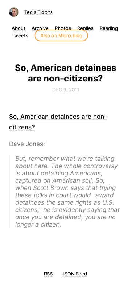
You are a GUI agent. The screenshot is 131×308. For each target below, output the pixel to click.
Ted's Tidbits (38, 12)
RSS (48, 274)
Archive (40, 28)
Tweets (20, 35)
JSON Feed (74, 274)
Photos (63, 28)
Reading (109, 28)
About (18, 28)
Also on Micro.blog (61, 35)
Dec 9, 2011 (65, 89)
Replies (85, 28)
